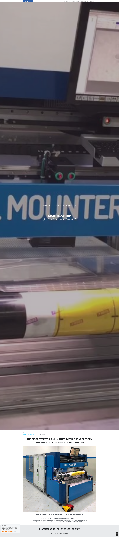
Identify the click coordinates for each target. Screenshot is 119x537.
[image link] (28, 1)
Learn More (7, 528)
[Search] (94, 1)
